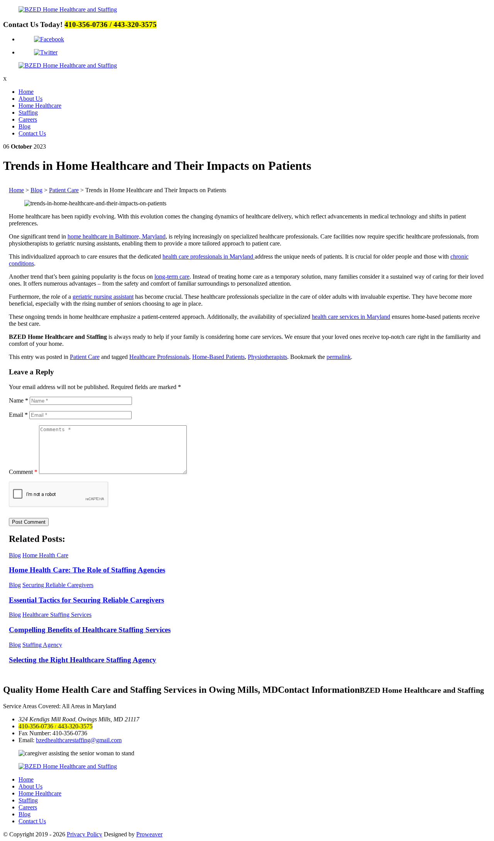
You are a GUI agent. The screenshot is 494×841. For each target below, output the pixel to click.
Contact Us (32, 133)
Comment (23, 472)
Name (18, 400)
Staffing (28, 112)
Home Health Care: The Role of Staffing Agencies (87, 570)
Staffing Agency (42, 644)
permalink (339, 357)
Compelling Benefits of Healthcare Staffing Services (90, 630)
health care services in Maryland (351, 316)
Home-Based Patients (218, 357)
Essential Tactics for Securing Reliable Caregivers (86, 600)
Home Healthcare (40, 105)
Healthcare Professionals (159, 357)
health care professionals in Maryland (208, 256)
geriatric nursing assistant (103, 296)
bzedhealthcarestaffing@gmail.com (79, 740)
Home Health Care (45, 555)
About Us (30, 98)
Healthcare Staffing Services (56, 614)
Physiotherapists (267, 357)
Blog (24, 126)
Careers (28, 119)
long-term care (171, 276)
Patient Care (85, 357)
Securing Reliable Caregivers (57, 585)
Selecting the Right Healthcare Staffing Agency (82, 660)
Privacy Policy (84, 834)
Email (18, 414)
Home (26, 91)
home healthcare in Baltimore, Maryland (117, 236)
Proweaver (149, 834)
